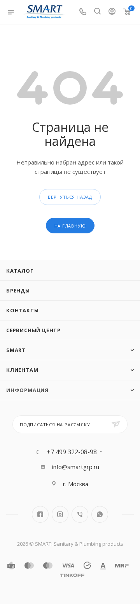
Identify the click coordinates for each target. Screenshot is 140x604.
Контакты (22, 310)
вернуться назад (70, 197)
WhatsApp (99, 514)
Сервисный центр (33, 330)
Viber (80, 514)
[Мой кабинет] (112, 12)
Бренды (18, 290)
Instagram (60, 514)
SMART (16, 350)
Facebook (40, 514)
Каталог (20, 270)
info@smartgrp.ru (75, 467)
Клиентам (22, 369)
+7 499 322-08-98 (72, 452)
